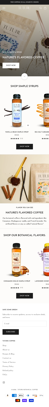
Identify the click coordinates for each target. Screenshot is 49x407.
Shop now (11, 65)
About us (6, 350)
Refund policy (8, 371)
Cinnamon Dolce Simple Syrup (17, 281)
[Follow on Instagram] (4, 382)
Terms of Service (9, 362)
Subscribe (10, 332)
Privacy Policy (8, 366)
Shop (4, 346)
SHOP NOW (24, 146)
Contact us (7, 358)
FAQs (5, 375)
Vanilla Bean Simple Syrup (16, 132)
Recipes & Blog (8, 354)
